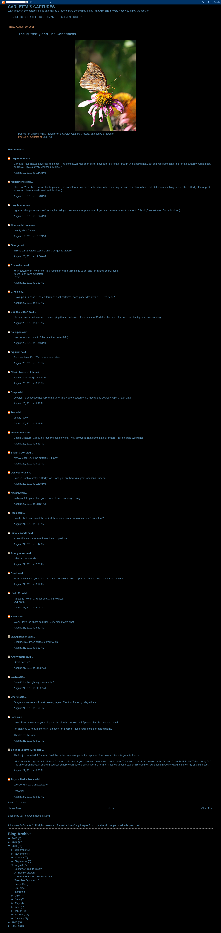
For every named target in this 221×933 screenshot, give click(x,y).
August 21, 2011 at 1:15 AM (29, 523)
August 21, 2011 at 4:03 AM (29, 607)
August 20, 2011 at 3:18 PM (29, 383)
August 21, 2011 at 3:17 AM (29, 584)
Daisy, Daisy (21, 884)
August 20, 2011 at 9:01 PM (29, 463)
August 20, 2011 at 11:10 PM (30, 503)
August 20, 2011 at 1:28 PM (29, 363)
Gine (13, 291)
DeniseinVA (17, 472)
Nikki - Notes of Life (23, 372)
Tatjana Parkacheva (22, 779)
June (18, 899)
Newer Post (14, 808)
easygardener (19, 636)
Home (111, 808)
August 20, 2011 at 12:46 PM (30, 342)
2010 (15, 922)
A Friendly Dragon (24, 872)
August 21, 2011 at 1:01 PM (29, 707)
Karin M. (16, 593)
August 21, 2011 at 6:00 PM (29, 740)
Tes (13, 412)
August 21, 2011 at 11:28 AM (30, 667)
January (20, 918)
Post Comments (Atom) (36, 815)
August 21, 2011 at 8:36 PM (29, 770)
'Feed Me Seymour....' (26, 880)
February (20, 914)
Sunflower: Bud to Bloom (28, 868)
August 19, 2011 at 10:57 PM (30, 236)
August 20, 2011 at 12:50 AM (30, 256)
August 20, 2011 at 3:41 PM (29, 403)
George (15, 245)
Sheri (14, 573)
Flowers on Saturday (58, 133)
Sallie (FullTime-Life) (23, 749)
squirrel (15, 351)
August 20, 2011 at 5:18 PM (29, 423)
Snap (14, 392)
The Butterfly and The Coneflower (33, 876)
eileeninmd (17, 432)
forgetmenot (18, 158)
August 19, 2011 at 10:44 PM (30, 216)
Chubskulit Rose (21, 225)
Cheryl (15, 696)
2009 (15, 925)
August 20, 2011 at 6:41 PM (29, 443)
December (21, 849)
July (17, 895)
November (21, 853)
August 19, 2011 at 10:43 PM (30, 172)
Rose (14, 512)
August (19, 865)
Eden (14, 616)
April (18, 907)
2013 (15, 838)
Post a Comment (17, 802)
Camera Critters (80, 133)
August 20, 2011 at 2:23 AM (29, 302)
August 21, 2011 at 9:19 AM (29, 647)
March (19, 910)
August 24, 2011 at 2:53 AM (29, 796)
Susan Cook (18, 452)
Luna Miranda (19, 532)
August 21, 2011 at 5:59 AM (29, 627)
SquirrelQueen (19, 311)
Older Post (207, 808)
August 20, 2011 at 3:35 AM (29, 322)
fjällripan (16, 331)
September (21, 861)
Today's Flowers (105, 133)
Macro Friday (38, 133)
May (18, 903)
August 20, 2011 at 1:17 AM (29, 282)
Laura (14, 676)
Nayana (15, 492)
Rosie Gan (17, 265)
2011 (15, 846)
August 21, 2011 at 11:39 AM (30, 687)
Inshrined (19, 891)
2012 (15, 842)
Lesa (13, 716)
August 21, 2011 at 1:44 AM (29, 544)
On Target (19, 887)
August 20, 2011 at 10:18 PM (30, 483)
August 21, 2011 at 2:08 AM (29, 564)
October (20, 857)
